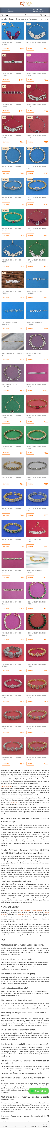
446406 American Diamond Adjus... (11, 416)
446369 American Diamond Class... (11, 541)
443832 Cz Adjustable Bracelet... (34, 354)
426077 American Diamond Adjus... (11, 292)
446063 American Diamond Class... (36, 758)
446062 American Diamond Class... (11, 758)
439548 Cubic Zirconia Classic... (34, 323)
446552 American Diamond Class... (11, 168)
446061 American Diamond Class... (36, 727)
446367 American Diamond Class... (11, 510)
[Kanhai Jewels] (26, 3)
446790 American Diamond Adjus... (11, 261)
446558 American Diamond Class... (11, 230)
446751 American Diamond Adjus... (36, 230)
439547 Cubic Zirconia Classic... (10, 323)
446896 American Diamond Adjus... (11, 136)
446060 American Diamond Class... (11, 727)
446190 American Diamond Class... (11, 572)
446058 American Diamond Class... (11, 696)
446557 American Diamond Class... (36, 199)
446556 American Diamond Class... (11, 199)
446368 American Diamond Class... (36, 510)
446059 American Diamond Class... (36, 696)
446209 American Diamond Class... (11, 634)
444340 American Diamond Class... (36, 385)
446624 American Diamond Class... (11, 478)
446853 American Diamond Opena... (36, 74)
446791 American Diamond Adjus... (36, 261)
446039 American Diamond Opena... (11, 665)
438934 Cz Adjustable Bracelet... (34, 541)
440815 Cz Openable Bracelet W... (13, 354)
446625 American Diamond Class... (36, 478)
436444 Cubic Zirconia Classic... (34, 572)
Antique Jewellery (24, 910)
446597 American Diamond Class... (11, 447)
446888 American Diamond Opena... (11, 105)
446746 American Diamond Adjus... (11, 43)
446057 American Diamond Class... (36, 665)
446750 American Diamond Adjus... (36, 43)
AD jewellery (15, 802)
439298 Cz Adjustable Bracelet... (34, 292)
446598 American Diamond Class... (36, 447)
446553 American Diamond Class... (36, 168)
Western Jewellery (24, 915)
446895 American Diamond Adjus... (36, 105)
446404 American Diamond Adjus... (36, 136)
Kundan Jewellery (36, 910)
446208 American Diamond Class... (36, 603)
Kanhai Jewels (6, 786)
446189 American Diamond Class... (11, 603)
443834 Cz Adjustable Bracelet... (10, 385)
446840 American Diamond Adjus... (11, 74)
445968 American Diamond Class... (36, 634)
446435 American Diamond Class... (36, 416)
